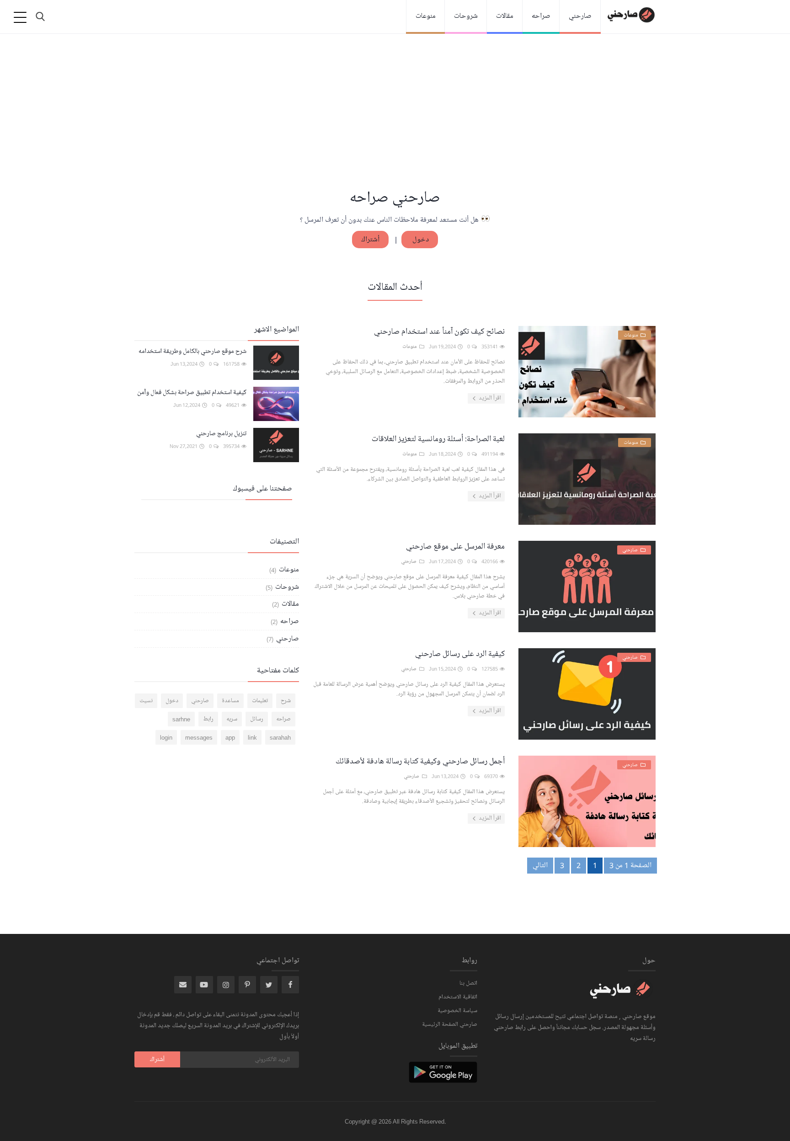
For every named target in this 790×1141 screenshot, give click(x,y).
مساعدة (230, 701)
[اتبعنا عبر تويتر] (269, 984)
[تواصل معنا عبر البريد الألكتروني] (183, 984)
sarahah (280, 737)
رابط (208, 719)
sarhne (181, 719)
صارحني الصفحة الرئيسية (449, 1024)
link (252, 737)
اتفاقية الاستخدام (457, 997)
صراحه (541, 16)
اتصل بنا (468, 983)
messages (199, 737)
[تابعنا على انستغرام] (247, 984)
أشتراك (370, 240)
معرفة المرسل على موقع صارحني (455, 546)
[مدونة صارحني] (621, 995)
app (230, 737)
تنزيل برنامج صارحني (221, 433)
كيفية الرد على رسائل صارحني (460, 653)
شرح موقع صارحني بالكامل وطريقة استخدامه (192, 351)
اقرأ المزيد (489, 398)
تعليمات (260, 701)
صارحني (580, 16)
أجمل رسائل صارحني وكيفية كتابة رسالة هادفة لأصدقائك (420, 761)
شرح (286, 701)
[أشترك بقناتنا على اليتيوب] (204, 984)
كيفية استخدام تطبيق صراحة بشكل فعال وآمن (191, 392)
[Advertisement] (395, 119)
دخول (420, 240)
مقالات (504, 16)
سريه (231, 719)
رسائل (256, 719)
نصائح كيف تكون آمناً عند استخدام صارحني (439, 331)
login (166, 737)
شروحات (466, 16)
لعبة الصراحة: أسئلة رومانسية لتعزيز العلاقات (438, 438)
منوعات (426, 16)
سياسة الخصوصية (457, 1011)
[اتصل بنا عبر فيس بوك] (290, 984)
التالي (540, 865)
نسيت (146, 701)
